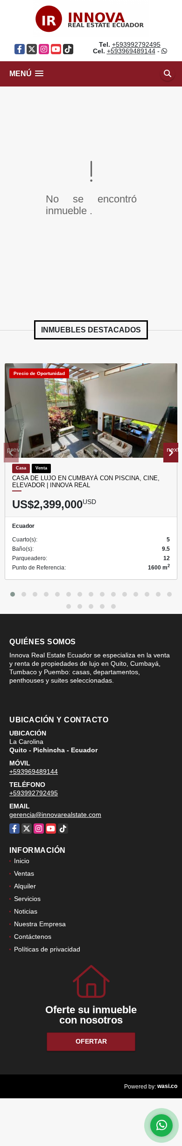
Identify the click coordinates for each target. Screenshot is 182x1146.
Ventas (24, 873)
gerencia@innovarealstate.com (55, 814)
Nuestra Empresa (40, 924)
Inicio (21, 861)
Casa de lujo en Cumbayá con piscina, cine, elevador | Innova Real (86, 482)
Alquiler (25, 886)
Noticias (25, 911)
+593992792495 (136, 44)
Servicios (27, 898)
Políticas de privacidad (47, 949)
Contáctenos (32, 936)
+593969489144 (131, 51)
